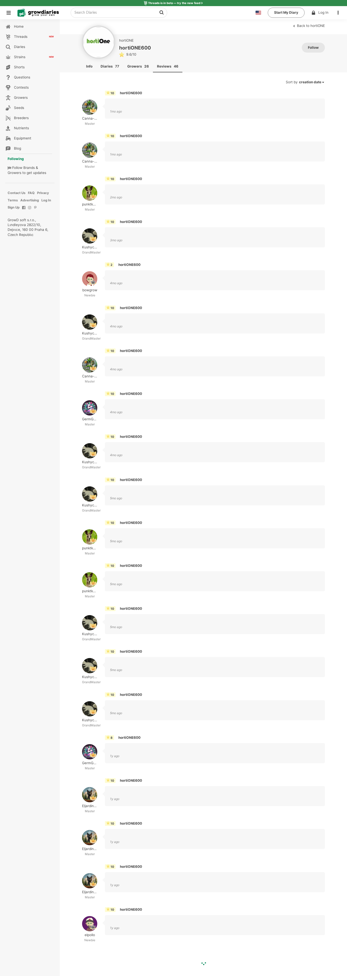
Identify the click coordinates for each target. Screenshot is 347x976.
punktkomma (89, 204)
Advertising (29, 200)
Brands (29, 168)
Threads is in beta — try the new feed (174, 3)
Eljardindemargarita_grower (89, 806)
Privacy (43, 193)
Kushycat (89, 247)
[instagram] (29, 210)
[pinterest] (35, 210)
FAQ (31, 193)
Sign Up (14, 207)
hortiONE (126, 40)
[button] (339, 12)
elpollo (89, 935)
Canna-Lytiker (89, 118)
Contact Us (16, 193)
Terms (13, 200)
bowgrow (89, 290)
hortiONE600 (131, 93)
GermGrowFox (89, 419)
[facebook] (23, 210)
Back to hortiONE (310, 26)
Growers (14, 173)
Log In (323, 12)
